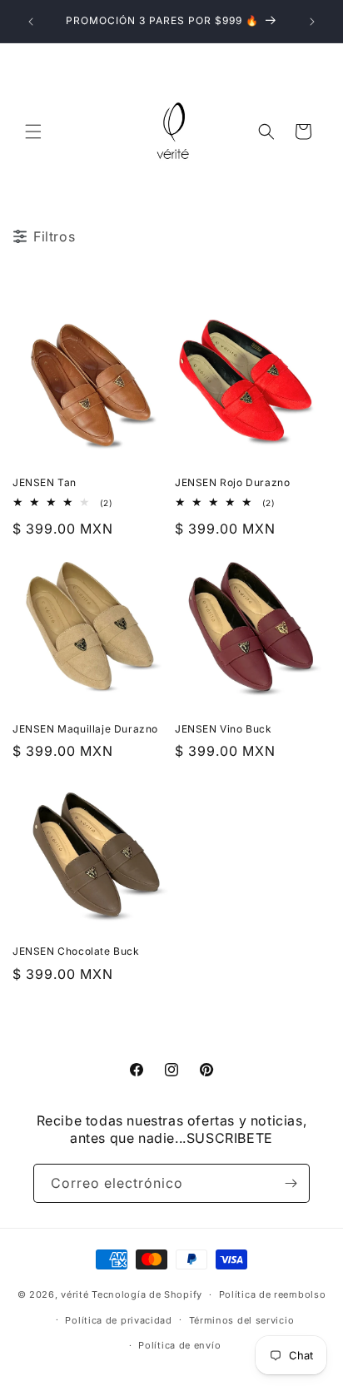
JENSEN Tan (44, 482)
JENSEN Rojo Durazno (232, 482)
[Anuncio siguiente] (312, 21)
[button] (33, 131)
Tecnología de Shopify (147, 1294)
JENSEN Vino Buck (223, 729)
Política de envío (179, 1345)
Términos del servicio (242, 1320)
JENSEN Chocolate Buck (76, 951)
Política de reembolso (272, 1294)
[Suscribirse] (290, 1183)
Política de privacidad (118, 1320)
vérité (74, 1294)
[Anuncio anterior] (30, 21)
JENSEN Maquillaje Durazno (85, 729)
